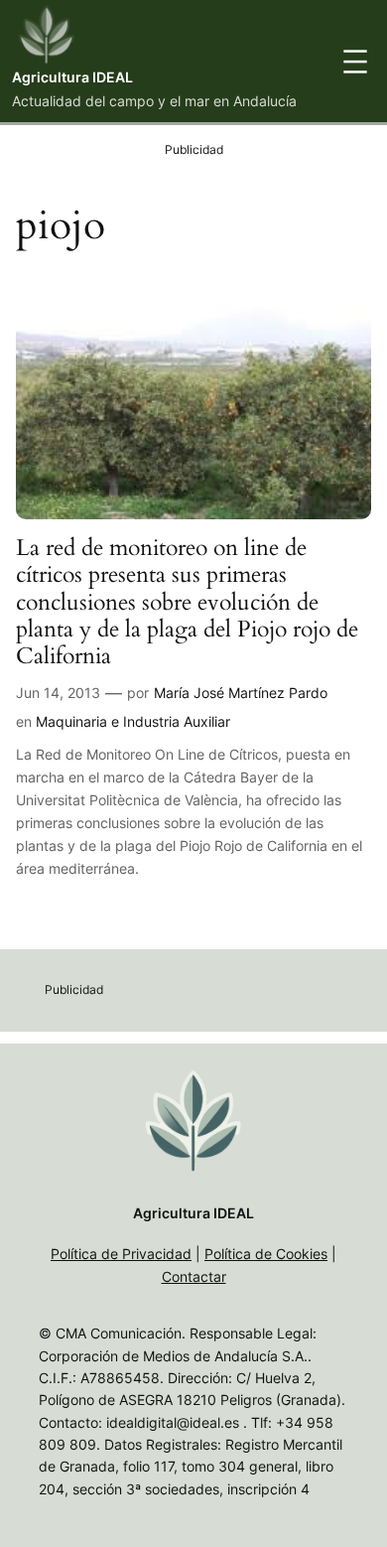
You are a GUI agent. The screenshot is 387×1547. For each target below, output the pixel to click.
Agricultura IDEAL (72, 77)
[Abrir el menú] (355, 61)
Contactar (194, 1276)
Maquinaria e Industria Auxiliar (133, 721)
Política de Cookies (265, 1253)
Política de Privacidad (121, 1253)
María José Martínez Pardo (240, 692)
